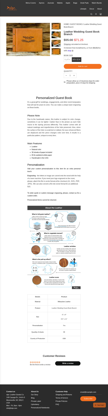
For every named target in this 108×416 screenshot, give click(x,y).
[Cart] (100, 14)
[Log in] (96, 14)
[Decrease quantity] (66, 75)
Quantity (68, 71)
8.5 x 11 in (76, 59)
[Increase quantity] (74, 75)
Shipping (67, 44)
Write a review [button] (67, 363)
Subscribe (88, 399)
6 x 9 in (67, 59)
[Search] (91, 14)
